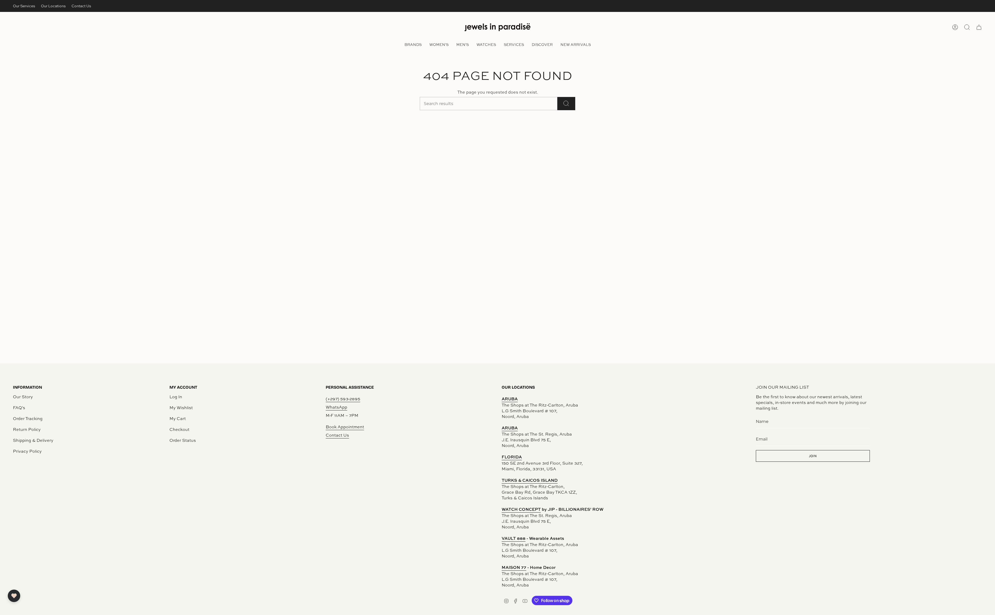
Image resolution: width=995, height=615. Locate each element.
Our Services (24, 5)
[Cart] (979, 27)
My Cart (177, 418)
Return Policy (27, 429)
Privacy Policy (27, 451)
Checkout (179, 429)
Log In (175, 397)
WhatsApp (336, 407)
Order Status (182, 440)
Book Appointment (345, 427)
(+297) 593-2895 (343, 399)
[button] (413, 45)
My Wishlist (181, 407)
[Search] (566, 103)
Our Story (23, 397)
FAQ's (19, 407)
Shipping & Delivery (33, 440)
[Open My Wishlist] (14, 596)
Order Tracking (27, 418)
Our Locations (53, 5)
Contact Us (81, 5)
